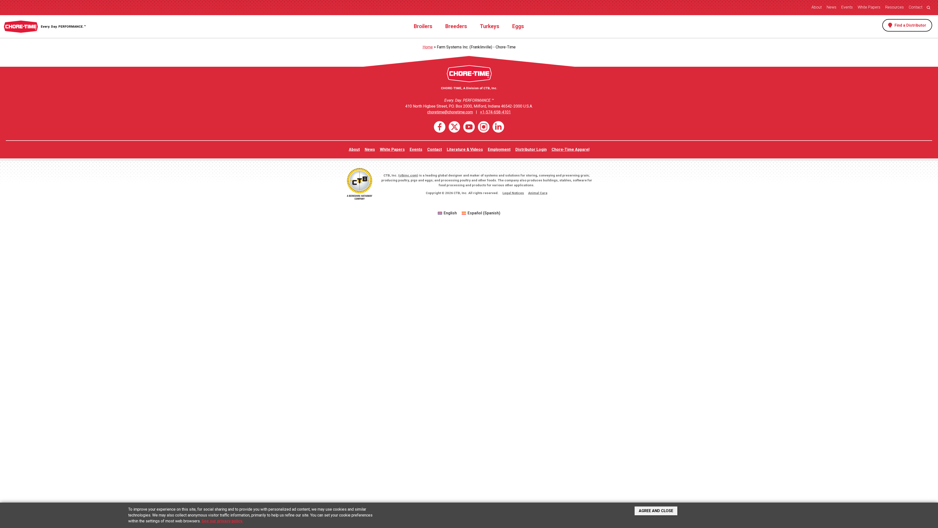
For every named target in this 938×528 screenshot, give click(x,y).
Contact (915, 7)
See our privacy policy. (222, 521)
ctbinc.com (408, 175)
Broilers (423, 26)
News (831, 7)
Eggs (518, 26)
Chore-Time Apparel (570, 149)
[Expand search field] (928, 7)
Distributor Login (531, 149)
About (816, 7)
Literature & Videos (465, 149)
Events (847, 7)
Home (428, 47)
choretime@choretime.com (450, 112)
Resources (894, 7)
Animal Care (537, 193)
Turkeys (489, 26)
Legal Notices (513, 193)
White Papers (869, 7)
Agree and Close (656, 510)
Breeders (456, 26)
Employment (499, 149)
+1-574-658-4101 (495, 112)
